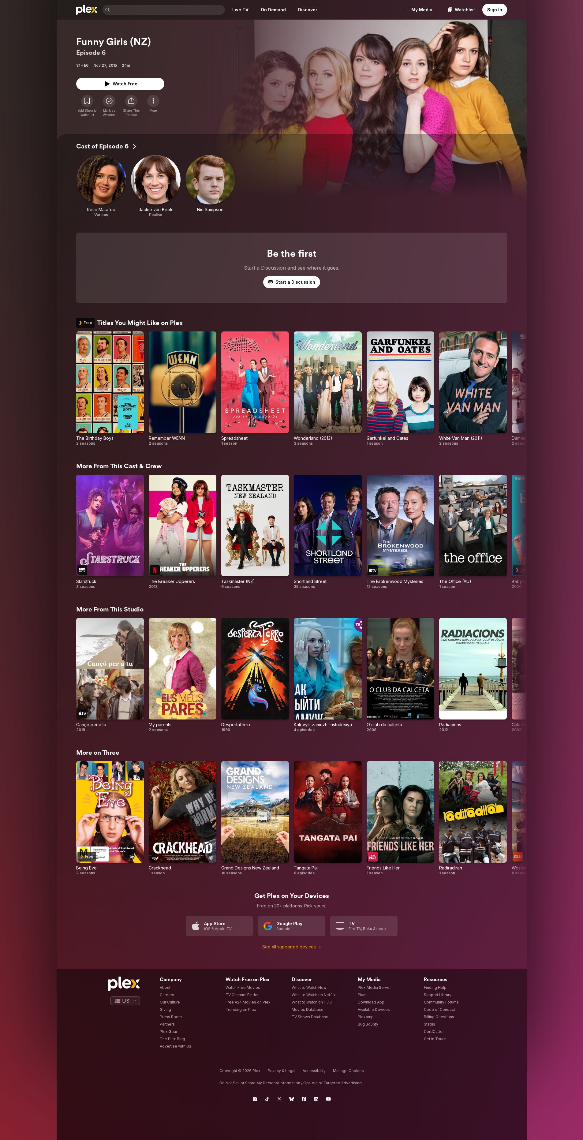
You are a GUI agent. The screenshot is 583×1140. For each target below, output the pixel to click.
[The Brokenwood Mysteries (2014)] (400, 532)
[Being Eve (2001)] (110, 818)
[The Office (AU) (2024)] (473, 532)
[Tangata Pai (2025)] (327, 818)
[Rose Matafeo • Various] (101, 186)
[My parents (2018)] (182, 675)
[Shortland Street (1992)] (327, 532)
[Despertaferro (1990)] (255, 675)
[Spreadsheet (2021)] (255, 388)
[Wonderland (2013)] (327, 388)
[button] (131, 106)
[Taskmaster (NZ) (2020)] (255, 532)
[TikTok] (267, 1099)
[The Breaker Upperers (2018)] (182, 532)
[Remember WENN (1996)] (182, 388)
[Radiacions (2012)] (473, 675)
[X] (279, 1099)
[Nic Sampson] (210, 186)
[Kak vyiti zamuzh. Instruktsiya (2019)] (327, 675)
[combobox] (168, 10)
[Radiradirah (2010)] (473, 818)
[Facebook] (304, 1099)
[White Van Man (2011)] (473, 388)
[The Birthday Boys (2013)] (110, 388)
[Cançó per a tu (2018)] (110, 675)
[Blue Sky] (292, 1099)
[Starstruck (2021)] (110, 532)
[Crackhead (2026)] (182, 818)
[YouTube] (328, 1099)
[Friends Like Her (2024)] (400, 818)
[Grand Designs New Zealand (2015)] (255, 818)
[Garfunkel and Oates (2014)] (400, 388)
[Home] (87, 10)
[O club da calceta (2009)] (400, 675)
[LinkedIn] (316, 1099)
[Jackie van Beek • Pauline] (156, 186)
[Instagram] (255, 1099)
